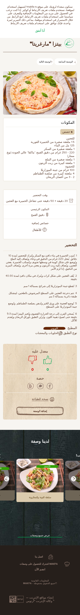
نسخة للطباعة (40, 399)
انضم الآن (40, 569)
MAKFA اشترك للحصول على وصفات (39, 564)
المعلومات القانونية (40, 580)
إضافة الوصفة (40, 411)
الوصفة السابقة (65, 62)
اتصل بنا (39, 556)
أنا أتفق (40, 31)
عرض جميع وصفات (40, 535)
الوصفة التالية (45, 62)
